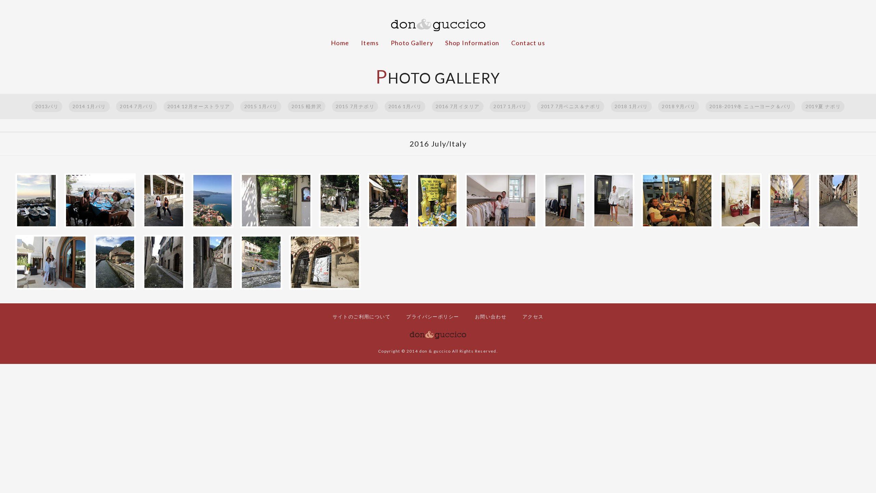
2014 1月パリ (89, 106)
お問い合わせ (490, 316)
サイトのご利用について (361, 316)
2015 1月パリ (261, 106)
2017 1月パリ (510, 106)
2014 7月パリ (136, 106)
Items (370, 43)
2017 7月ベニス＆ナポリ (571, 106)
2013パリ (47, 106)
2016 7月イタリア (457, 106)
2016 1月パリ (405, 106)
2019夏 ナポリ (823, 106)
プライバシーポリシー (432, 316)
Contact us (528, 43)
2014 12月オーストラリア (198, 106)
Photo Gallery (412, 43)
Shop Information (472, 43)
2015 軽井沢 (307, 106)
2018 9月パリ (678, 106)
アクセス (533, 316)
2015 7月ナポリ (355, 106)
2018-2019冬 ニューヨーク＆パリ (750, 106)
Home (340, 43)
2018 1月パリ (631, 106)
